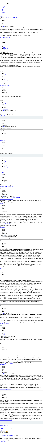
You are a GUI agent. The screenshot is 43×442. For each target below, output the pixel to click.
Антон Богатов (2, 130)
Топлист (3, 11)
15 (13, 17)
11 (10, 17)
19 (16, 17)
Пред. (1, 428)
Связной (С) (1, 39)
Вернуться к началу (2, 98)
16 (14, 17)
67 (5, 328)
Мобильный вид (3, 7)
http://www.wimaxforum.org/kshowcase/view (5, 85)
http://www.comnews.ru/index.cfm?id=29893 (5, 37)
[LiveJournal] (7, 431)
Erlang (1, 325)
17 (15, 17)
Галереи (2, 10)
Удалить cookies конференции (9, 435)
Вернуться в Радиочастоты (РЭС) (4, 425)
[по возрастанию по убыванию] (24, 428)
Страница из (7, 17)
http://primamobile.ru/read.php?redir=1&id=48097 (5, 389)
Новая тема (1, 16)
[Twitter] (5, 431)
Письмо (2, 9)
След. (2, 428)
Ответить (1, 430)
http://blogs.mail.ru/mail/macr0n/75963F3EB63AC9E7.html (6, 186)
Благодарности (3, 12)
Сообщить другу (3, 6)
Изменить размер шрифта (4, 5)
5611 (0, 18)
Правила (3, 8)
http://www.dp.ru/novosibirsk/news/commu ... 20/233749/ (6, 363)
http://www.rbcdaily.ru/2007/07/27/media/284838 (5, 223)
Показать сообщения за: (6, 428)
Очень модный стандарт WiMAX (6, 14)
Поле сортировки (15, 428)
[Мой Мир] (6, 431)
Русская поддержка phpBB (3, 441)
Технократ (1, 87)
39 (5, 42)
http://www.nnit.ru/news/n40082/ (3, 303)
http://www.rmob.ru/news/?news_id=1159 (4, 323)
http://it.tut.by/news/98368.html (16, 197)
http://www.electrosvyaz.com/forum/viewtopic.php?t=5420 (6, 199)
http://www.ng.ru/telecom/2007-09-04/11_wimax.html (6, 420)
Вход (2, 13)
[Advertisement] (21, 117)
